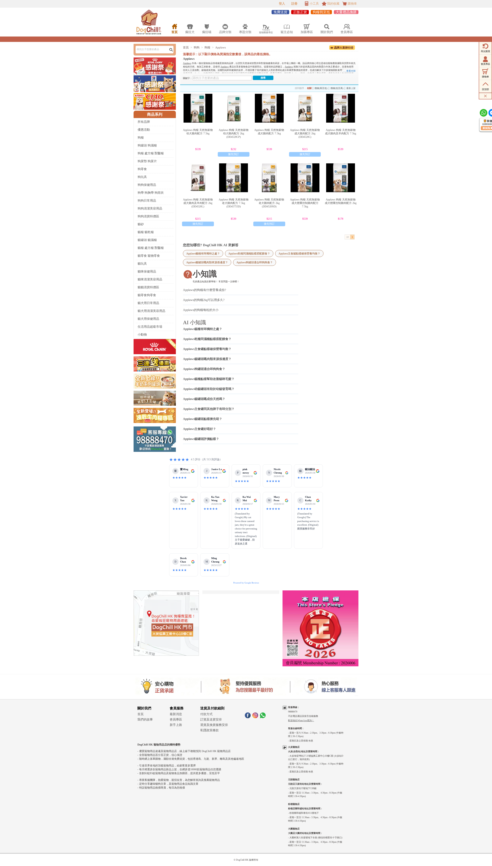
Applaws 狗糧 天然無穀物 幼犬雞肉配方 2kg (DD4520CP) (233, 133)
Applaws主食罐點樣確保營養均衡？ (299, 253)
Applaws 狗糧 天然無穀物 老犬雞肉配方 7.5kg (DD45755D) (233, 203)
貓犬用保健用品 (148, 318)
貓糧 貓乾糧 (146, 232)
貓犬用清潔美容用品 (151, 310)
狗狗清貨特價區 (148, 216)
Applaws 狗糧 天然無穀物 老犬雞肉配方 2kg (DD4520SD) (269, 203)
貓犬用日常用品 (148, 303)
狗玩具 (142, 177)
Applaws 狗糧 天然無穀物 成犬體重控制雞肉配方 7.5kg (305, 203)
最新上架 (351, 88)
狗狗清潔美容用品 (150, 208)
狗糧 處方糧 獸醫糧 (151, 153)
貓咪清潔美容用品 (150, 279)
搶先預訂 (233, 154)
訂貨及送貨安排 (211, 719)
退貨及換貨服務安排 (214, 724)
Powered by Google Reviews (246, 583)
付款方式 (206, 714)
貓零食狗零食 (147, 295)
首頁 (186, 47)
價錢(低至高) (336, 88)
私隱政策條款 (209, 730)
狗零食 (142, 169)
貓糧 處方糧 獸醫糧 (151, 247)
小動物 (142, 334)
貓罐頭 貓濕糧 (147, 240)
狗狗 (196, 47)
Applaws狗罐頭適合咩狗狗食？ (254, 262)
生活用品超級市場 (150, 326)
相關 (309, 88)
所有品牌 (144, 121)
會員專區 (176, 719)
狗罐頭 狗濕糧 (147, 145)
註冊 (294, 3)
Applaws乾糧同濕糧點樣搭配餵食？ (249, 253)
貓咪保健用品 (147, 271)
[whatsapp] (263, 717)
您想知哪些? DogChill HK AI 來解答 (211, 245)
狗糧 (141, 137)
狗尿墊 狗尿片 (147, 161)
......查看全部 (349, 71)
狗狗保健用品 (147, 184)
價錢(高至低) (320, 88)
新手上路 (176, 724)
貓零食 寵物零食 (149, 255)
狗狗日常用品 (147, 200)
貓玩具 (142, 263)
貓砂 (141, 224)
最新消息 (176, 714)
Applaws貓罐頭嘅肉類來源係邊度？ (207, 262)
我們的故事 (145, 719)
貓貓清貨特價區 (148, 287)
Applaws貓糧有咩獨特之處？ (203, 253)
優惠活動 (144, 129)
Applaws (220, 47)
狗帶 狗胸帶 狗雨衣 (151, 192)
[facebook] (248, 717)
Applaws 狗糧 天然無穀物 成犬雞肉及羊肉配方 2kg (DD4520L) (198, 203)
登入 (282, 3)
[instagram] (255, 717)
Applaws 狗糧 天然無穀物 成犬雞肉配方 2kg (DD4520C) (305, 133)
